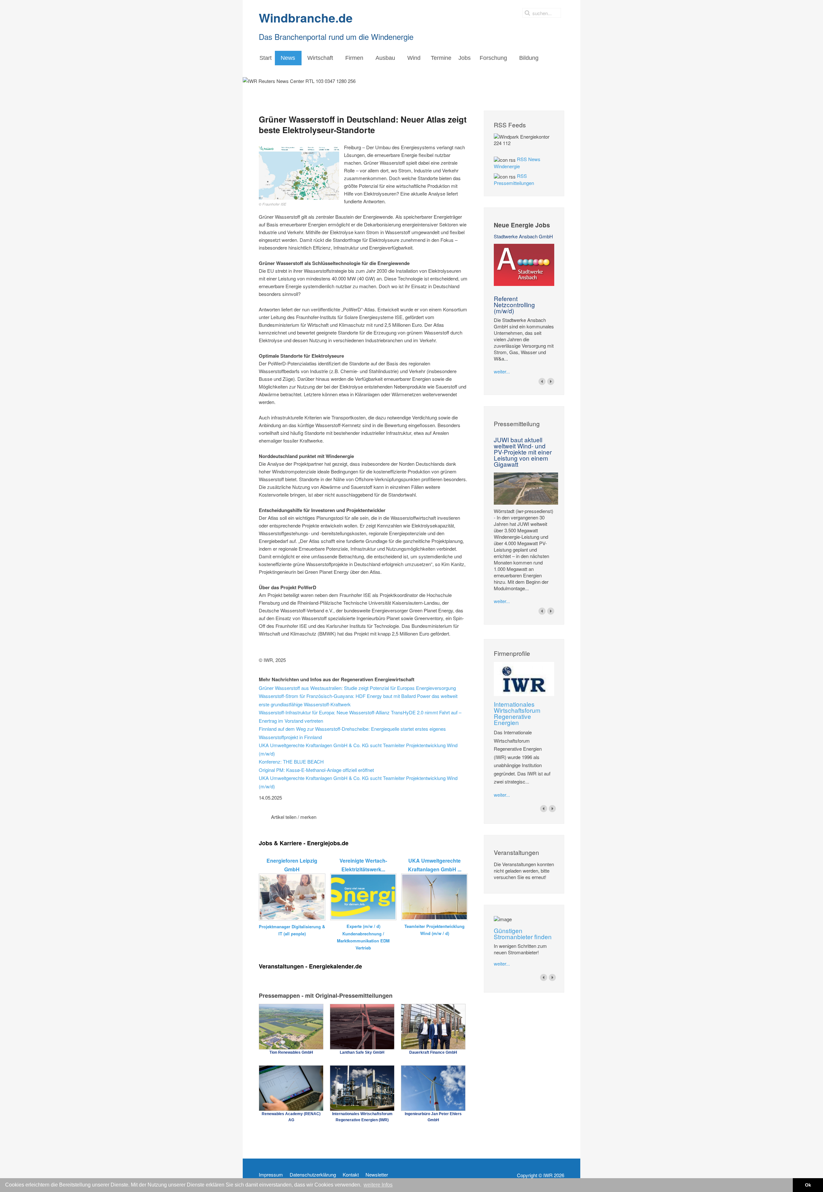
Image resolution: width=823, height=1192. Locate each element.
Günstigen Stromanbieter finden (523, 933)
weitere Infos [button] (378, 1184)
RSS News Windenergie (517, 163)
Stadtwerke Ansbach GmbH (523, 236)
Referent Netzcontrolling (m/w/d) (514, 304)
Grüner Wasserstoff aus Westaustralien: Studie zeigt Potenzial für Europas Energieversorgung (357, 687)
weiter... (502, 371)
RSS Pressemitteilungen (514, 179)
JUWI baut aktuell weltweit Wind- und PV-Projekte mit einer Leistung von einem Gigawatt (523, 451)
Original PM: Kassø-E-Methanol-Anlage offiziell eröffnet (316, 769)
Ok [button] (808, 1184)
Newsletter (377, 1174)
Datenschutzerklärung (313, 1174)
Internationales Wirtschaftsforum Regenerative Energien (517, 713)
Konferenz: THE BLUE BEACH (291, 761)
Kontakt (351, 1174)
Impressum (271, 1174)
